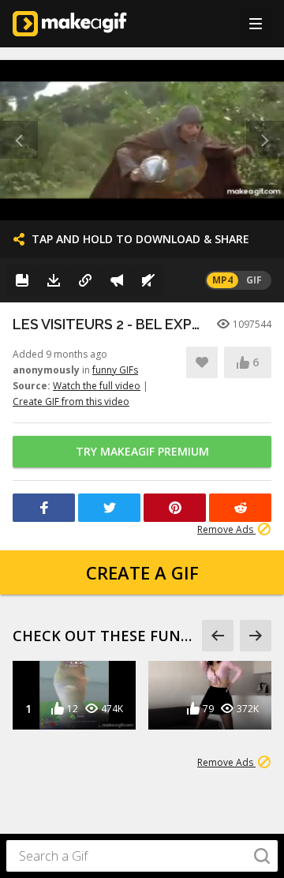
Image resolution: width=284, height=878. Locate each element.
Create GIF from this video (71, 401)
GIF (254, 280)
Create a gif (142, 572)
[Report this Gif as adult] (117, 280)
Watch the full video (96, 385)
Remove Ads (226, 529)
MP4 (222, 280)
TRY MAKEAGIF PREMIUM (142, 451)
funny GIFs (115, 370)
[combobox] (142, 856)
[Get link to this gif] (85, 280)
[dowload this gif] (53, 280)
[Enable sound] (148, 280)
